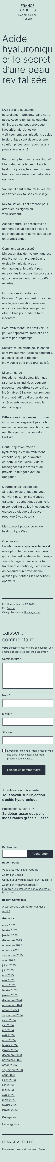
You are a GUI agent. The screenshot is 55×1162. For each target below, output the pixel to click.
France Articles (17, 1142)
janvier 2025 (10, 995)
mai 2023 (8, 1089)
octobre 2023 (10, 1064)
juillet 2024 (9, 1020)
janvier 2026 (10, 935)
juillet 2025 (9, 965)
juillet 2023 (9, 1079)
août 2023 (8, 1074)
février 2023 (9, 1104)
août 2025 (8, 960)
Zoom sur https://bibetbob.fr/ (20, 884)
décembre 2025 (12, 940)
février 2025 (9, 990)
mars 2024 (9, 1040)
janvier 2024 (10, 1050)
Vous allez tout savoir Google (20, 869)
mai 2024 (8, 1030)
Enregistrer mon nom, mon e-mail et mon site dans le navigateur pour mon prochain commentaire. (30, 754)
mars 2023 (9, 1099)
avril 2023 (8, 1094)
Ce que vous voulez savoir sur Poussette (27, 879)
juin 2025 (8, 970)
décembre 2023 (12, 1055)
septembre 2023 (12, 1070)
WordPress (38, 1149)
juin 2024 (8, 1025)
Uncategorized (32, 612)
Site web (7, 732)
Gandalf (11, 608)
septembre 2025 (12, 955)
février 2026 (9, 930)
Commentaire (11, 658)
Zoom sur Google (12, 874)
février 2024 (10, 1045)
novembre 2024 (12, 1005)
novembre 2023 (12, 1059)
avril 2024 (8, 1035)
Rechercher (9, 847)
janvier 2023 (10, 1109)
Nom (6, 695)
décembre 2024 (12, 1000)
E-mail (7, 713)
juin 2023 (8, 1084)
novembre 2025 (12, 945)
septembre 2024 (12, 1015)
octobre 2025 (10, 950)
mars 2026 (9, 925)
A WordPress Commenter (18, 906)
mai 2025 (8, 975)
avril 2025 (8, 980)
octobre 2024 (10, 1010)
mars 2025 (9, 985)
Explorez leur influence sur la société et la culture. (26, 890)
